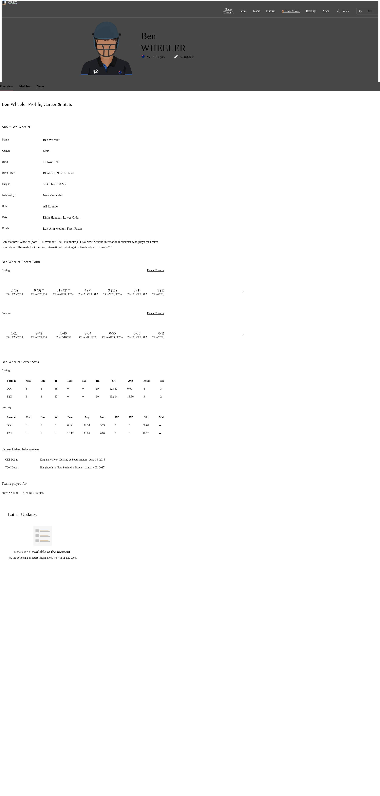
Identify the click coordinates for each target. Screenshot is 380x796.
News (40, 86)
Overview (6, 86)
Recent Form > (155, 270)
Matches (24, 86)
